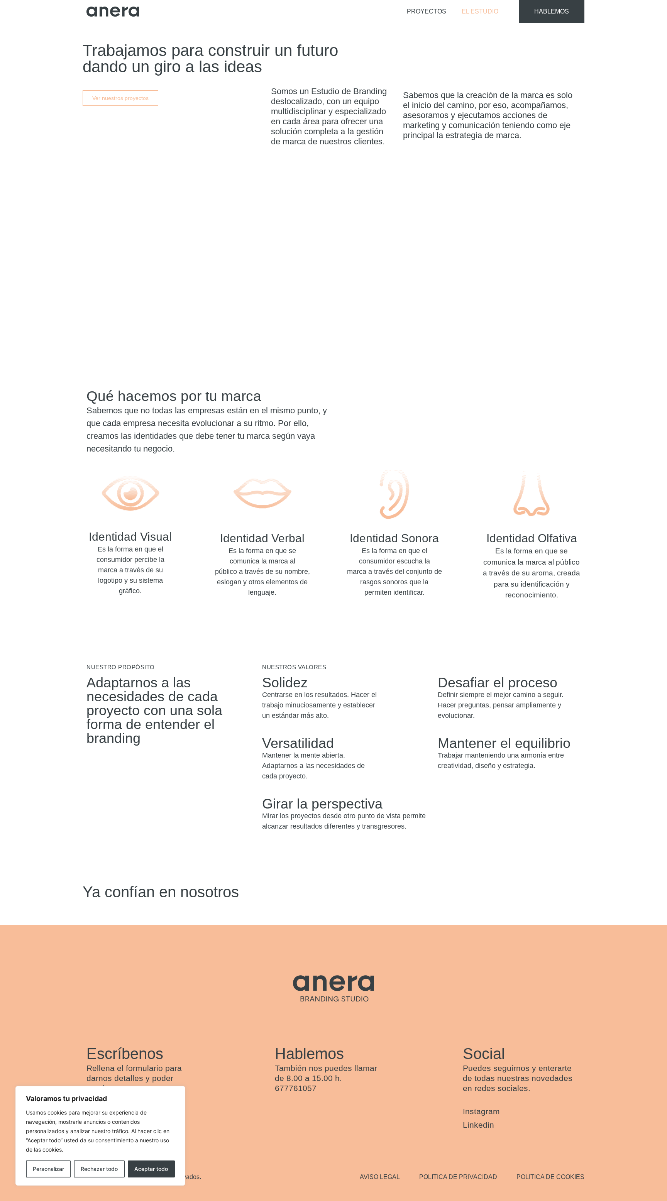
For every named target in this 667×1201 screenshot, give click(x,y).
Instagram (481, 1111)
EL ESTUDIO (480, 11)
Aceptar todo (151, 1168)
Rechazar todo (99, 1168)
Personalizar (48, 1168)
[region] (100, 1136)
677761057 (296, 1088)
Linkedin (479, 1124)
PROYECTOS (426, 11)
